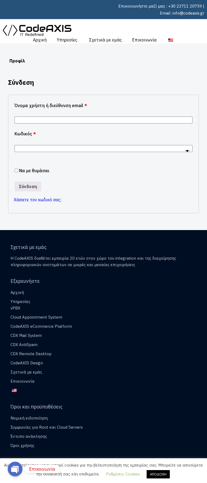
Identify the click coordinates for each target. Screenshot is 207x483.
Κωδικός (25, 133)
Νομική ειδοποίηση (29, 418)
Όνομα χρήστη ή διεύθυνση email (51, 105)
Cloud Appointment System (36, 317)
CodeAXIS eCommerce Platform (41, 326)
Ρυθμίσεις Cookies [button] (123, 474)
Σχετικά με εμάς (105, 40)
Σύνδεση (28, 186)
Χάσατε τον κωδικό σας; (37, 199)
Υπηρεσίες (67, 40)
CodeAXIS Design (27, 362)
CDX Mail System (26, 335)
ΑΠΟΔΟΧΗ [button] (158, 474)
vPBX (15, 308)
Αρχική (40, 40)
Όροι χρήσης (22, 445)
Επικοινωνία (144, 40)
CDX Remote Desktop (31, 353)
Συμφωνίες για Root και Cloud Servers (47, 427)
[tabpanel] (103, 147)
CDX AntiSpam (24, 344)
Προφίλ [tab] (17, 61)
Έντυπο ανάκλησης (29, 436)
